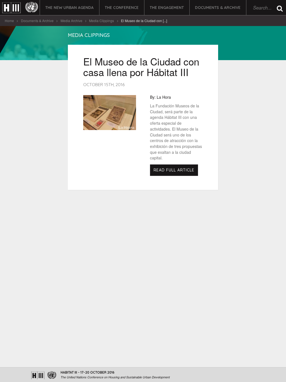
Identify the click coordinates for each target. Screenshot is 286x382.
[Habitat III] (20, 7)
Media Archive (71, 20)
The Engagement (167, 7)
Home (9, 20)
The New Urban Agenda (69, 7)
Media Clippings (101, 20)
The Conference (122, 7)
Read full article (174, 170)
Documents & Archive (217, 7)
